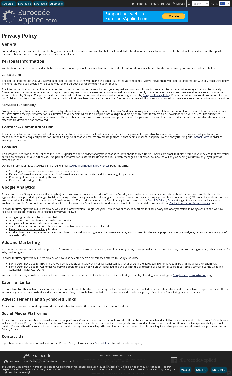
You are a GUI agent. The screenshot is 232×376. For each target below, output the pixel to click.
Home (101, 355)
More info (218, 370)
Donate (128, 355)
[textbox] (224, 3)
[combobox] (224, 3)
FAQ (121, 355)
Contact (115, 355)
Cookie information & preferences (89, 165)
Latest (107, 355)
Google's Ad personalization (189, 275)
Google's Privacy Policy (156, 95)
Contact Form (200, 137)
